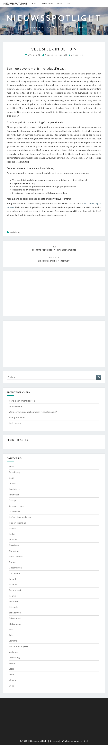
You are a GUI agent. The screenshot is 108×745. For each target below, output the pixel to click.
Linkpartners (47, 3)
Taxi (11, 629)
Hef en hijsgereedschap (20, 517)
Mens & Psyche (16, 556)
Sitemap (54, 741)
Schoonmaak (15, 618)
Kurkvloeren (15, 423)
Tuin (11, 635)
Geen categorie (16, 505)
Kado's (12, 534)
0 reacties (77, 55)
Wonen (12, 680)
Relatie (12, 595)
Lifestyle (13, 539)
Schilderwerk (15, 612)
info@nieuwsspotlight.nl (74, 741)
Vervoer (12, 663)
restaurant (14, 601)
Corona (12, 483)
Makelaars (14, 545)
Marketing (14, 550)
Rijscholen (14, 607)
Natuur (12, 562)
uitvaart (13, 640)
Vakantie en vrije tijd (18, 646)
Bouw (11, 477)
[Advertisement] (54, 293)
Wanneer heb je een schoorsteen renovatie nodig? (33, 411)
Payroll (12, 579)
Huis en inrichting (17, 522)
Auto (11, 466)
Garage (12, 500)
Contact (70, 3)
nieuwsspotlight (15, 3)
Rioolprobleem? (17, 417)
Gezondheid (14, 511)
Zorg (11, 685)
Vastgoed (13, 652)
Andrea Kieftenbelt (56, 55)
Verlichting (15, 232)
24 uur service (15, 406)
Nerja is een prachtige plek (22, 400)
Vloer (11, 668)
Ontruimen (14, 573)
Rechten (13, 584)
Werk (11, 674)
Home (34, 3)
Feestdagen (14, 489)
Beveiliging (14, 472)
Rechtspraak (15, 590)
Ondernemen (15, 567)
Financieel (14, 494)
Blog (59, 3)
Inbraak (12, 528)
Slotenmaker (15, 623)
